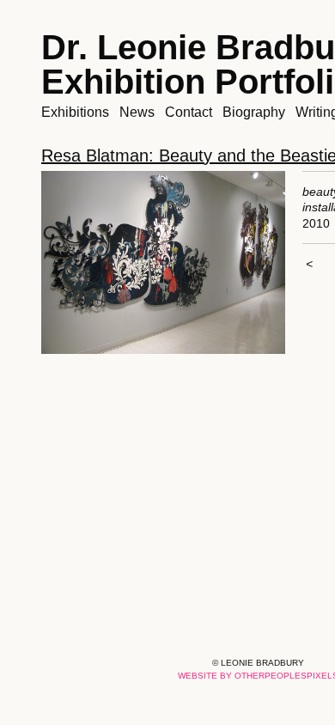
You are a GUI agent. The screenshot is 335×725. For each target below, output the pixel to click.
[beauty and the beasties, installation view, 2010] (163, 262)
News (137, 112)
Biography (253, 112)
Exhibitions (75, 112)
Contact (188, 112)
